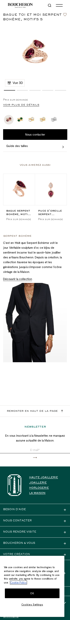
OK (32, 593)
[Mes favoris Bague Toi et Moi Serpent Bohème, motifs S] (65, 13)
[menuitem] (50, 5)
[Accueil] (14, 485)
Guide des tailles (17, 146)
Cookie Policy (18, 582)
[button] (9, 90)
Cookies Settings (32, 604)
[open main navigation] (59, 5)
